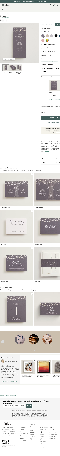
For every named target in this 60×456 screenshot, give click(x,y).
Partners (42, 425)
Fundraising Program (42, 437)
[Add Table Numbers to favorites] (32, 294)
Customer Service (32, 425)
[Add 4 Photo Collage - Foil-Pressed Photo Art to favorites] (34, 361)
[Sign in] (50, 5)
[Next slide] (23, 67)
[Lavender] (52, 36)
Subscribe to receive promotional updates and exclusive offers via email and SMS (26, 402)
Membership (52, 438)
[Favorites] (53, 5)
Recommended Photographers (53, 433)
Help (31, 428)
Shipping (32, 434)
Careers (22, 429)
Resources (52, 425)
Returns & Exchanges (32, 431)
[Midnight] (56, 36)
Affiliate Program (44, 427)
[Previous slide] (1, 67)
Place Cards (37, 326)
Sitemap (50, 451)
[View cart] (57, 5)
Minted (2, 395)
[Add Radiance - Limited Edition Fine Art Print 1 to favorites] (49, 361)
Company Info (24, 425)
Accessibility (55, 451)
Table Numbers (4, 326)
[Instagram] (8, 441)
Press (21, 431)
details (45, 137)
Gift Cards (32, 436)
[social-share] (1, 20)
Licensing (42, 447)
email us (47, 151)
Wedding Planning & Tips (53, 428)
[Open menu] (3, 5)
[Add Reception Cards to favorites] (32, 248)
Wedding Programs (11, 395)
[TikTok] (7, 441)
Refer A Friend (52, 436)
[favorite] (5, 20)
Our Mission (23, 427)
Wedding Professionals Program (43, 441)
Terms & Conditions (37, 451)
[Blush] (43, 40)
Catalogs (51, 431)
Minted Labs (23, 444)
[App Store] (9, 443)
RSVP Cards (3, 244)
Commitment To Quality (24, 434)
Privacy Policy (45, 451)
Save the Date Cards (5, 207)
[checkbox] (54, 96)
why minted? (54, 137)
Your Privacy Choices (33, 438)
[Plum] (43, 36)
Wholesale (42, 445)
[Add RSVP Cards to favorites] (32, 211)
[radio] (43, 64)
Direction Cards (38, 244)
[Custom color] (47, 40)
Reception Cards (4, 281)
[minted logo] (7, 5)
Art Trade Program (42, 433)
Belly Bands (37, 281)
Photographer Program (43, 430)
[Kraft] (47, 36)
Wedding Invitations (39, 207)
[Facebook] (3, 441)
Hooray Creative (5, 17)
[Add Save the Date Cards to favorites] (32, 174)
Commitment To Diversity (24, 437)
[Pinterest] (5, 441)
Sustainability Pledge (23, 441)
